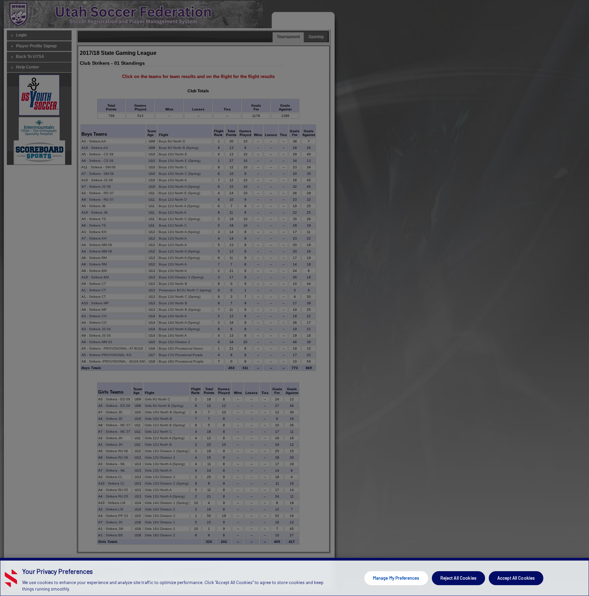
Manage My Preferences (396, 578)
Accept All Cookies (516, 578)
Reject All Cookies (458, 578)
